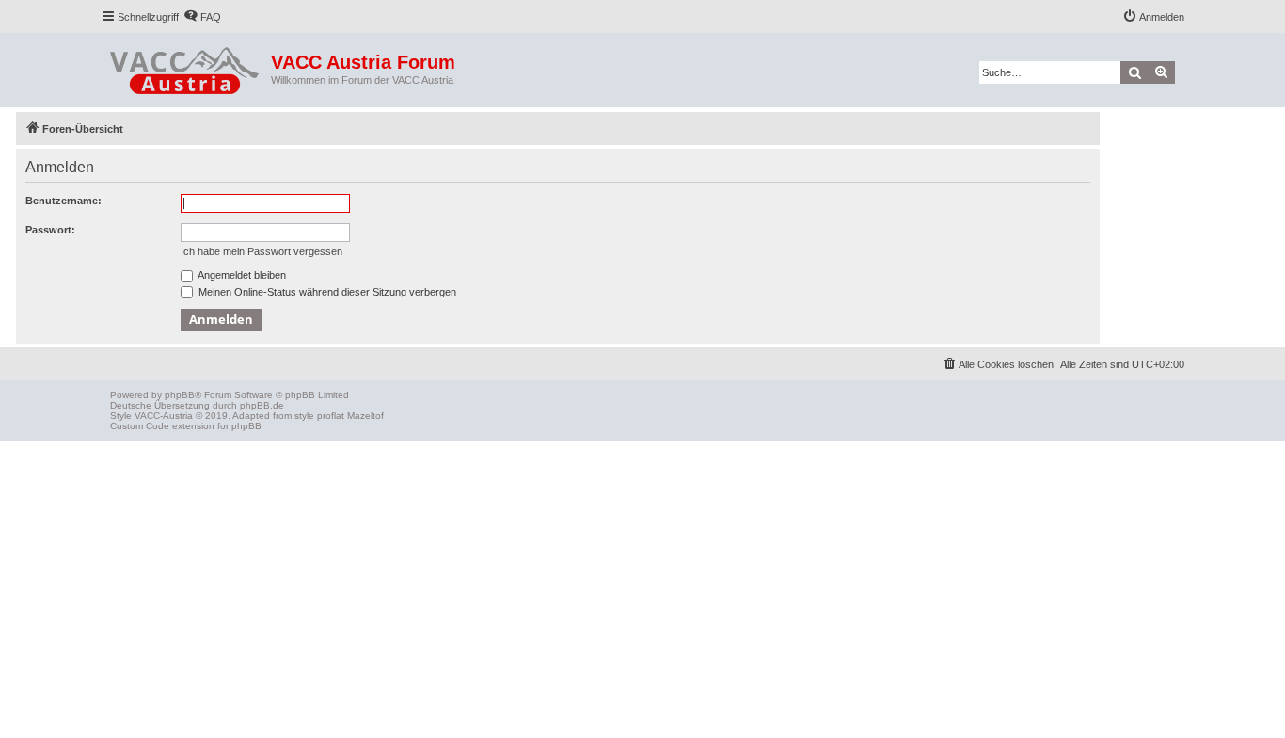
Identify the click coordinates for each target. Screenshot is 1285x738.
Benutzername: (63, 200)
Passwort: (50, 229)
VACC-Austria (164, 415)
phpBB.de (262, 405)
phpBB (180, 395)
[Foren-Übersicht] (186, 67)
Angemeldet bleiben (241, 275)
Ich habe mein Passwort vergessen (261, 251)
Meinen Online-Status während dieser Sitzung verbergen (326, 291)
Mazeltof (365, 415)
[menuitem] (202, 17)
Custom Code (139, 426)
